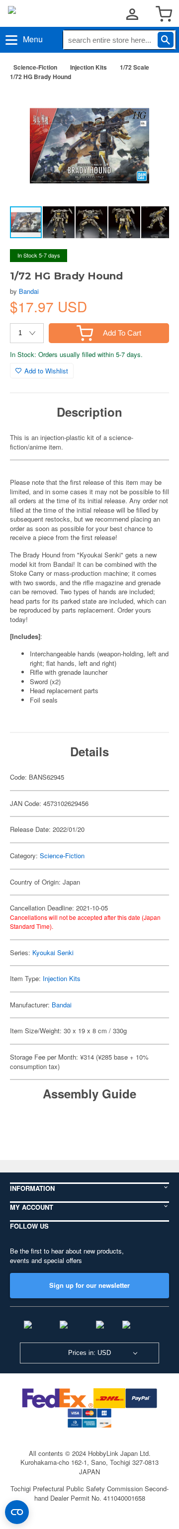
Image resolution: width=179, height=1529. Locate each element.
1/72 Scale (134, 67)
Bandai (29, 291)
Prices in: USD (89, 1352)
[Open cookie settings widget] (17, 1512)
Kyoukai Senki (53, 952)
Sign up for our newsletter (89, 1285)
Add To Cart (122, 333)
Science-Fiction (35, 67)
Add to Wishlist (46, 370)
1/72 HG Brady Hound (40, 76)
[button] (151, 104)
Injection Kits (88, 67)
